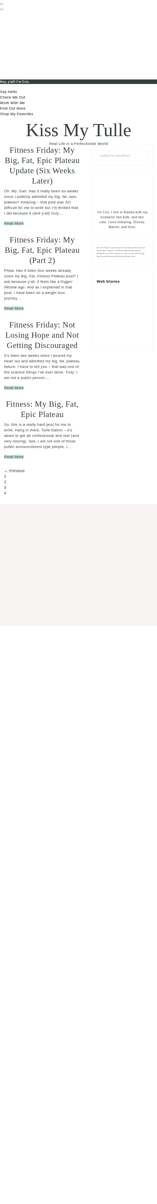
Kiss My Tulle (78, 130)
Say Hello (8, 92)
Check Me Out (12, 97)
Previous (14, 471)
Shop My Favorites (16, 114)
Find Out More (13, 108)
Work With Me (12, 103)
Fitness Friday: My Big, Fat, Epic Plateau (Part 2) (42, 250)
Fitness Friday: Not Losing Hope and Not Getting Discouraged (42, 335)
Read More (14, 223)
